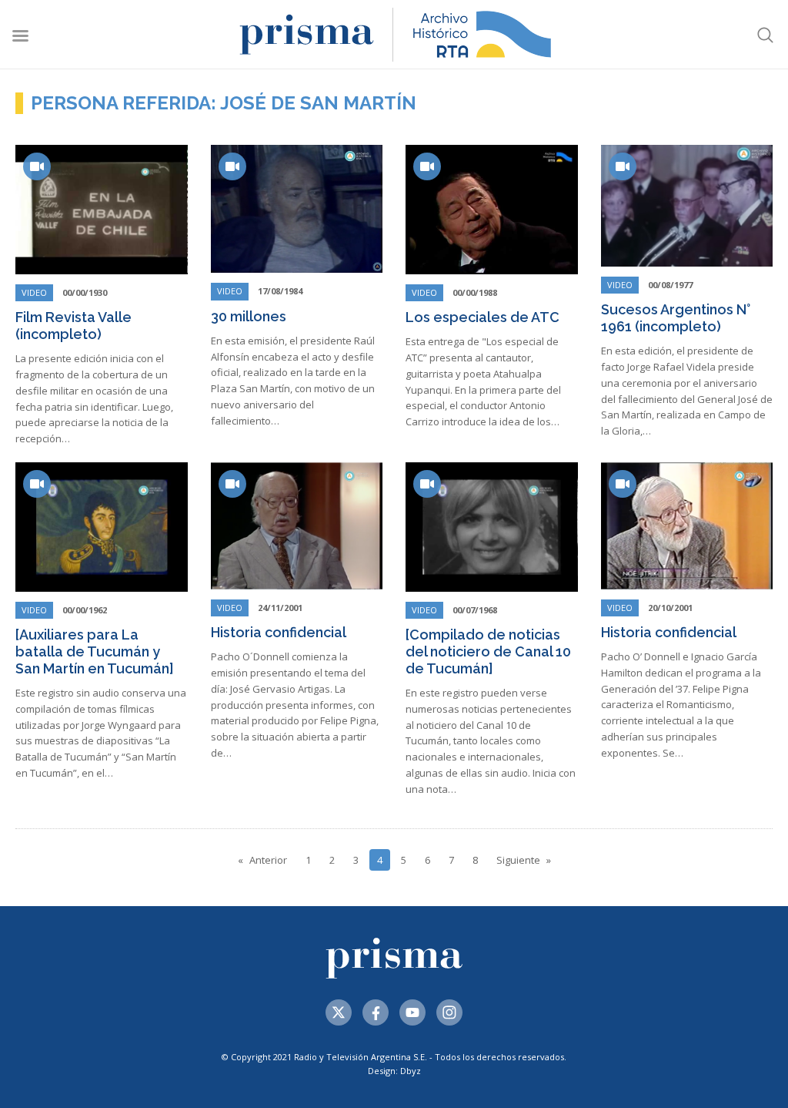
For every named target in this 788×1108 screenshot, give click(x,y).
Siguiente (518, 860)
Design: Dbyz (394, 1070)
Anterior (268, 860)
